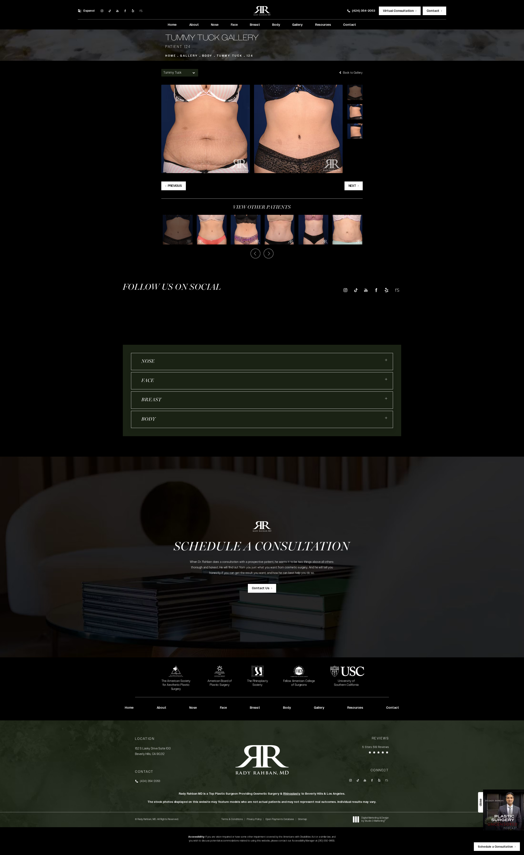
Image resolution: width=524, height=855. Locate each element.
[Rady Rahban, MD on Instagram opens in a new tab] (101, 11)
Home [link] (172, 25)
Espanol (89, 11)
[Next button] (268, 253)
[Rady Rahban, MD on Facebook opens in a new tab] (125, 11)
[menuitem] (101, 11)
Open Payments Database (279, 819)
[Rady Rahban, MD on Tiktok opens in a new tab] (109, 11)
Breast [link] (255, 25)
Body (207, 56)
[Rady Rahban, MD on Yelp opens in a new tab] (133, 11)
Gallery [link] (297, 25)
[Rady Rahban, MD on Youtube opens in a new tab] (117, 11)
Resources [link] (323, 25)
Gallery (189, 56)
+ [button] (386, 360)
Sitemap (302, 819)
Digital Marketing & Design (375, 819)
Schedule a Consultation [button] (495, 847)
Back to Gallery (352, 72)
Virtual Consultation (398, 11)
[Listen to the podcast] (503, 810)
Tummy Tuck (230, 56)
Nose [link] (215, 25)
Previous (175, 186)
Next (352, 186)
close (480, 802)
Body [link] (276, 25)
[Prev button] (255, 253)
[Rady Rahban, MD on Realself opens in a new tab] (140, 11)
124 (250, 56)
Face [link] (234, 25)
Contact (433, 11)
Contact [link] (349, 25)
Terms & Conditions (232, 819)
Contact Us (261, 588)
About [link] (194, 25)
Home (170, 56)
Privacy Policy (254, 819)
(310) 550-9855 (326, 840)
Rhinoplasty (291, 794)
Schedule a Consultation (262, 547)
